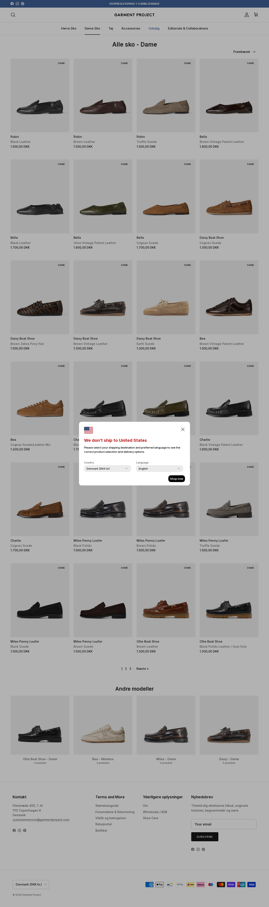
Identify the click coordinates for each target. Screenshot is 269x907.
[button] (183, 429)
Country (89, 462)
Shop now (176, 478)
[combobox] (98, 468)
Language (142, 462)
